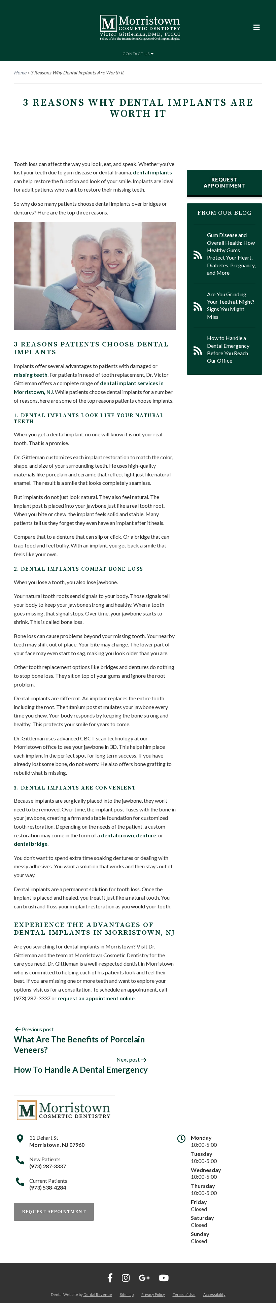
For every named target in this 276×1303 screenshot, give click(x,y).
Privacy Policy (153, 1294)
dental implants (152, 172)
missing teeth (30, 374)
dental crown (117, 835)
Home (20, 72)
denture (146, 835)
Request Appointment (224, 182)
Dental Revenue (97, 1294)
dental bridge (30, 843)
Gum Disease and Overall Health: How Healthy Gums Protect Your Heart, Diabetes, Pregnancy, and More (231, 254)
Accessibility (214, 1294)
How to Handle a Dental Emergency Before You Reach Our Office (228, 349)
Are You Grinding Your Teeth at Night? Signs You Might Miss (230, 305)
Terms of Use (184, 1294)
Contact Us (137, 53)
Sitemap (127, 1294)
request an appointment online (96, 998)
